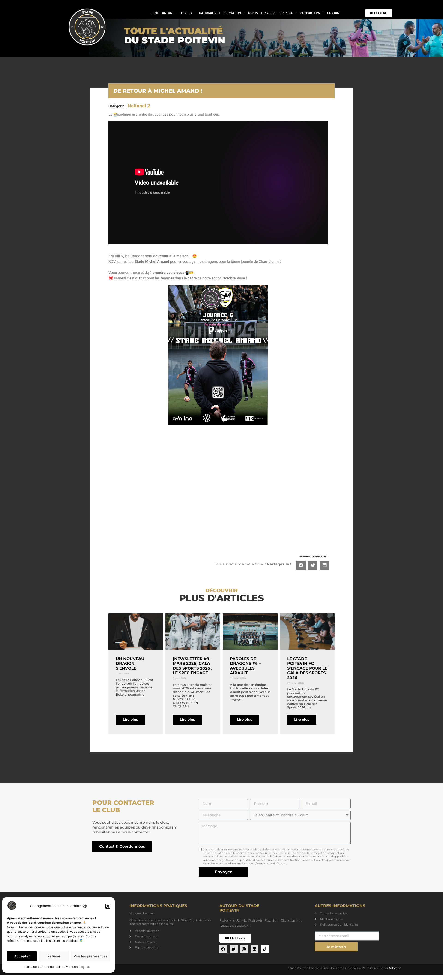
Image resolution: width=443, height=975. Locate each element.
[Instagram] (244, 949)
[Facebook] (223, 949)
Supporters (310, 13)
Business (285, 13)
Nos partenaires (261, 13)
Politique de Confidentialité (43, 967)
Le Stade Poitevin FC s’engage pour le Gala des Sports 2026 (307, 668)
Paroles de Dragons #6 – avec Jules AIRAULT (245, 665)
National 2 (207, 13)
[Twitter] (234, 949)
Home (154, 13)
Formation (232, 13)
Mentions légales (78, 967)
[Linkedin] (254, 949)
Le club (185, 13)
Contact (334, 13)
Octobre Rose (234, 278)
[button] (107, 906)
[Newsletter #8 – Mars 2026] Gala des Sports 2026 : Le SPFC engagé (192, 665)
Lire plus (130, 719)
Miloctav (395, 968)
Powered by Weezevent (313, 556)
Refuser (53, 956)
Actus (167, 13)
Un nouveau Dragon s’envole (130, 663)
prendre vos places (168, 272)
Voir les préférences (91, 956)
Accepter (22, 956)
